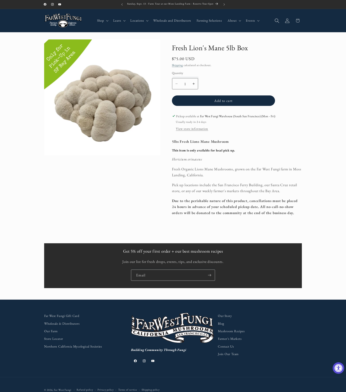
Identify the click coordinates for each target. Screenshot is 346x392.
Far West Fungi (62, 389)
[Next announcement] (224, 4)
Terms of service (127, 389)
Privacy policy (105, 389)
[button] (102, 21)
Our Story (225, 316)
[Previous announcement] (122, 4)
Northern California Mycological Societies (73, 346)
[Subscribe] (209, 275)
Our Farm (51, 331)
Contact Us (226, 346)
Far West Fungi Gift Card (61, 316)
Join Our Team (228, 354)
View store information (192, 129)
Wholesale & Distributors (62, 323)
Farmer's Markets (229, 339)
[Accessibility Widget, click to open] (338, 368)
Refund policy (85, 389)
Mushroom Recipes (231, 331)
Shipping (177, 65)
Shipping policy (151, 389)
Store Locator (53, 339)
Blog (221, 323)
